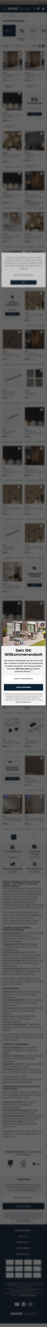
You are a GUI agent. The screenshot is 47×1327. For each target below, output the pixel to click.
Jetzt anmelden (23, 687)
